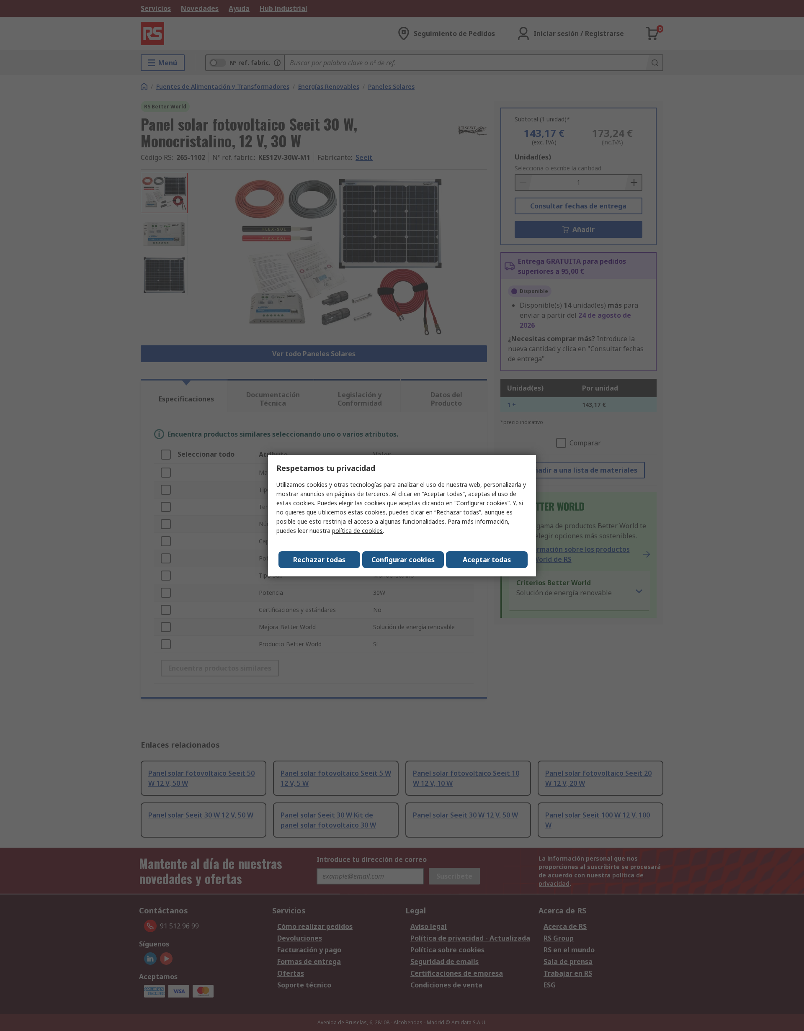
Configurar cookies (403, 559)
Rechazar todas (319, 559)
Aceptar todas (487, 559)
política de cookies (357, 531)
